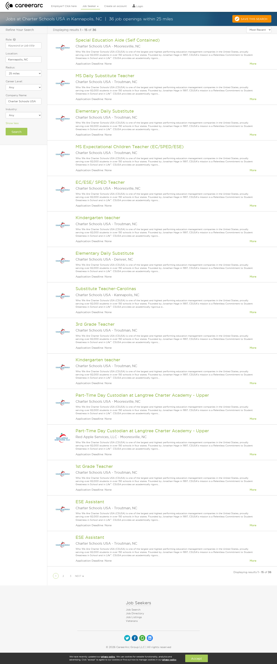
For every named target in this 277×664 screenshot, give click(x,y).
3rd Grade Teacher (95, 324)
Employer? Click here (64, 6)
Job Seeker (89, 6)
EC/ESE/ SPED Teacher (100, 182)
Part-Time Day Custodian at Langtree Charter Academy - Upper (142, 395)
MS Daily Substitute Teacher (105, 75)
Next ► (79, 576)
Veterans (132, 620)
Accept (196, 658)
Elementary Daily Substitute (105, 111)
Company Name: (16, 95)
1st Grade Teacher (94, 466)
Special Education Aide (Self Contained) (118, 40)
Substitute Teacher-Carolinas (106, 288)
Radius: (10, 67)
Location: (12, 53)
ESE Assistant (90, 501)
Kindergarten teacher (98, 217)
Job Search (133, 609)
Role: (9, 39)
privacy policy (108, 657)
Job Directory (135, 613)
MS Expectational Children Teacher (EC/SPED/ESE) (130, 146)
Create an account (115, 6)
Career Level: (14, 81)
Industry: (11, 109)
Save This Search (254, 19)
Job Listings (134, 617)
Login (139, 6)
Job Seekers (138, 603)
